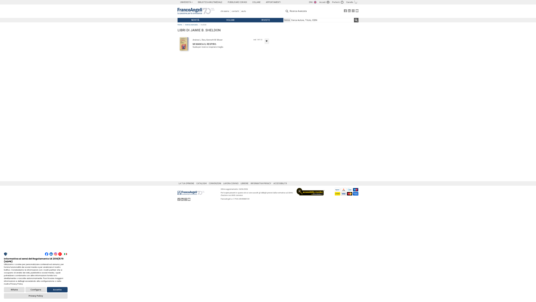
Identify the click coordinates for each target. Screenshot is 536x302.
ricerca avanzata (191, 25)
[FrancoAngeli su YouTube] (357, 11)
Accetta (57, 289)
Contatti (235, 11)
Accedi (322, 2)
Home (180, 25)
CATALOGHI (201, 183)
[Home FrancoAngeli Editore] (196, 11)
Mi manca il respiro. (204, 44)
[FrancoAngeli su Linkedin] (349, 11)
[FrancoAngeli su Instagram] (353, 11)
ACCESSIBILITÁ (280, 183)
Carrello (349, 2)
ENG (311, 2)
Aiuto (243, 11)
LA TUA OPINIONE (186, 183)
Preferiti (336, 2)
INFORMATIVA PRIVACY (261, 183)
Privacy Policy (36, 295)
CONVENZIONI (215, 183)
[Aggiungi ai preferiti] (267, 41)
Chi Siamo (225, 11)
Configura (35, 289)
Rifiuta (14, 289)
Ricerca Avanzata (298, 11)
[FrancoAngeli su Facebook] (345, 11)
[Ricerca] (356, 20)
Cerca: (287, 20)
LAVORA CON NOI (230, 183)
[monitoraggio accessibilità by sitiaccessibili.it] (310, 189)
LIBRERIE (244, 183)
